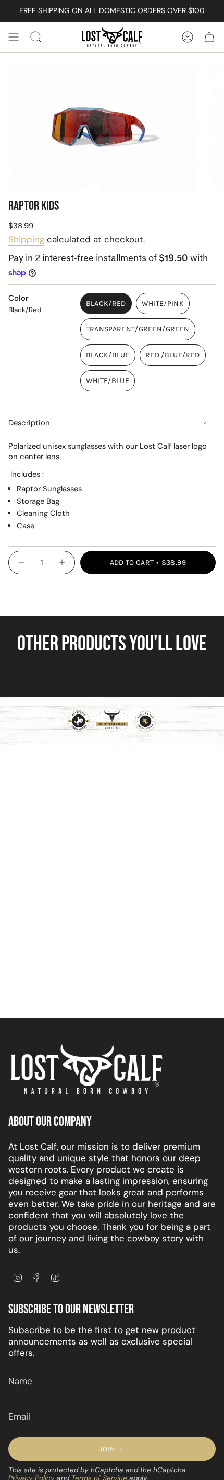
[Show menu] (13, 37)
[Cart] (209, 37)
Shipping (26, 239)
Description (29, 422)
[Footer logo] (86, 1070)
